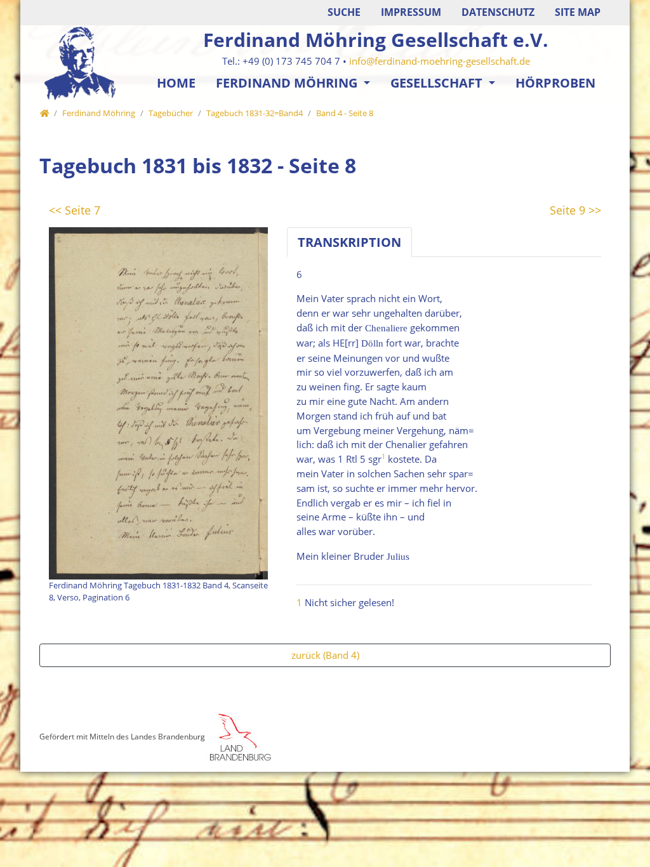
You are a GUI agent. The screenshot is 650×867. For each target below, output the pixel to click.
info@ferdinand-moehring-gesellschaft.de (439, 61)
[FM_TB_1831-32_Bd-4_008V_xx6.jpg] (158, 401)
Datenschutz (497, 12)
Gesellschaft (438, 82)
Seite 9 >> (575, 210)
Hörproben (555, 82)
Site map (577, 12)
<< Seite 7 (74, 210)
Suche (344, 12)
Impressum (411, 12)
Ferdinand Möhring (288, 82)
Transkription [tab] (349, 242)
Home (176, 82)
